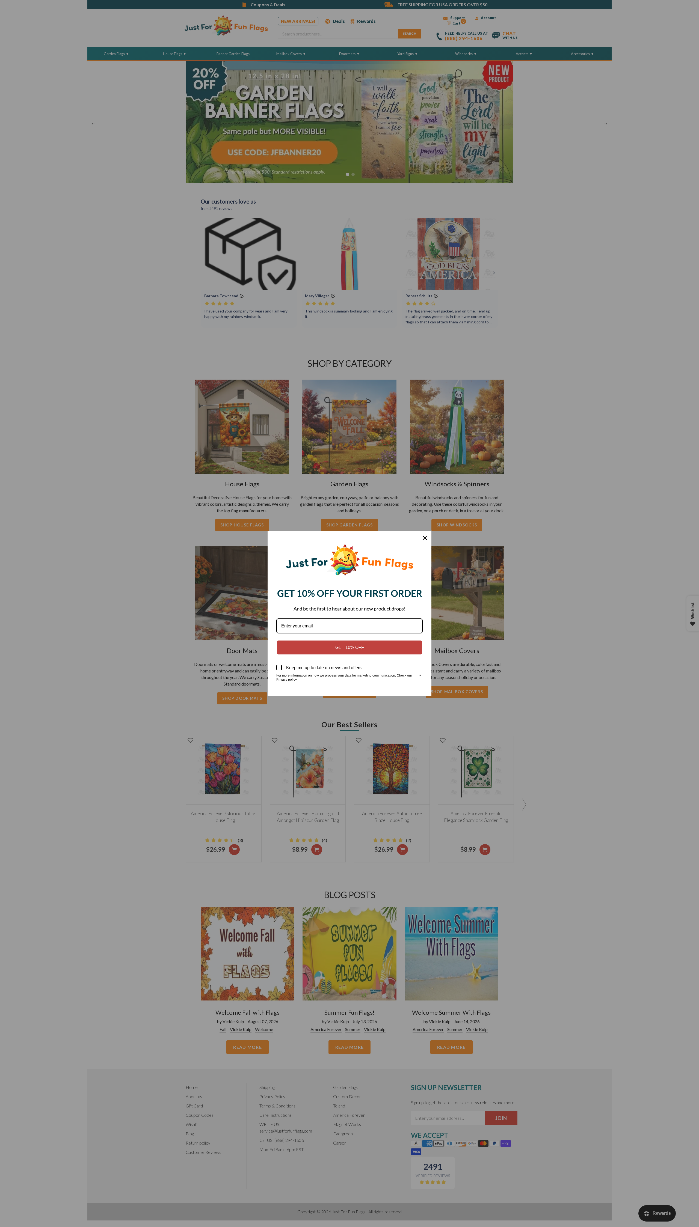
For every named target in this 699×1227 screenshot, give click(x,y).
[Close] (424, 537)
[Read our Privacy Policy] (419, 676)
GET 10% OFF (349, 647)
